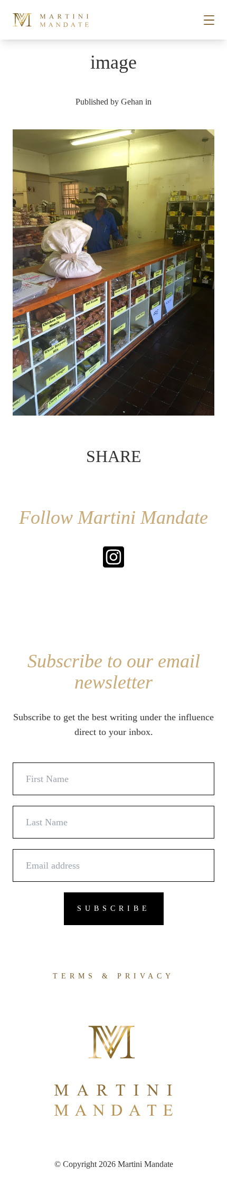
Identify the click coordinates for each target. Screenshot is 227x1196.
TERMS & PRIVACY (113, 976)
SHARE (113, 456)
